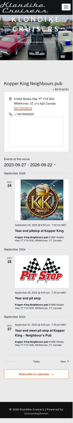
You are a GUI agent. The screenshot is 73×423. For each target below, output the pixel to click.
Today (36, 361)
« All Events (61, 89)
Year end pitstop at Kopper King (39, 230)
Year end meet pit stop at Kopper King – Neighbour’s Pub (40, 333)
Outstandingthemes (36, 413)
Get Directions (23, 108)
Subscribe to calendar (34, 374)
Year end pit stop (28, 298)
